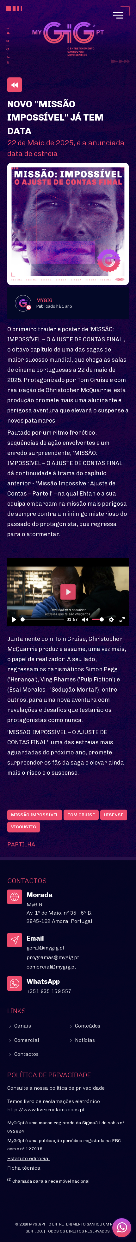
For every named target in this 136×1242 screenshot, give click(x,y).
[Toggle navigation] (118, 15)
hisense (113, 815)
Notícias (84, 1040)
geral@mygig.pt (46, 948)
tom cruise (81, 815)
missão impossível (34, 815)
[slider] (42, 619)
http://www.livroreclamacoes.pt (46, 1110)
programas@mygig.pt (53, 957)
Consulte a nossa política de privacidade (56, 1088)
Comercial (26, 1040)
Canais (22, 1026)
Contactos (26, 1054)
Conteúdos (87, 1026)
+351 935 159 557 (49, 991)
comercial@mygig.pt (51, 967)
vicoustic (23, 827)
